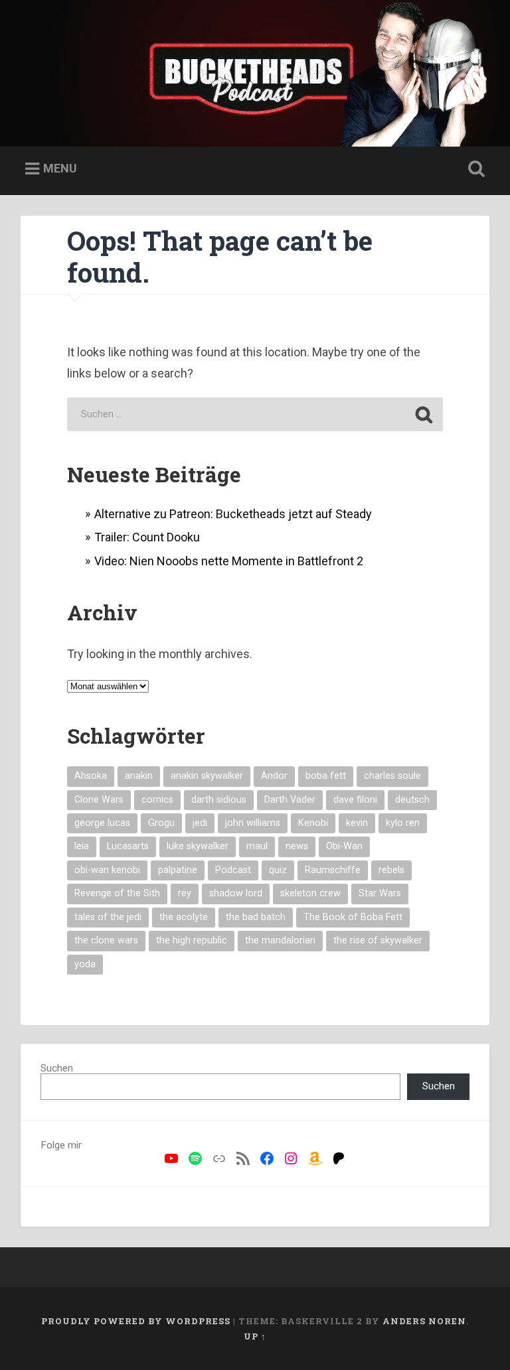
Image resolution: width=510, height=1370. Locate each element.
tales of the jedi (107, 917)
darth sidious (218, 799)
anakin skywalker (207, 776)
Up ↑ (255, 1336)
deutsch (412, 799)
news (297, 846)
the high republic (191, 940)
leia (81, 846)
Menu (60, 168)
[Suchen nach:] (254, 414)
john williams (252, 823)
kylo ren (403, 823)
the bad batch (256, 917)
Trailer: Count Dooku (147, 537)
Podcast (233, 870)
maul (257, 846)
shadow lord (235, 893)
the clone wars (106, 940)
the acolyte (183, 917)
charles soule (392, 776)
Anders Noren (424, 1321)
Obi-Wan (344, 846)
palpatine (177, 870)
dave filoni (355, 799)
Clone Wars (99, 799)
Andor (274, 776)
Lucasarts (128, 846)
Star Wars (380, 893)
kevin (357, 823)
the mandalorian (280, 940)
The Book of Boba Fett (352, 917)
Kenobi (313, 823)
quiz (278, 870)
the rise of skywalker (377, 940)
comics (157, 799)
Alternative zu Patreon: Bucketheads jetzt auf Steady (233, 514)
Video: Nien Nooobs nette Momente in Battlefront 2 (228, 561)
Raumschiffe (333, 870)
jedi (200, 823)
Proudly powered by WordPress (135, 1321)
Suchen (57, 1068)
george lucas (102, 823)
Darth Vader (289, 799)
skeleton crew (310, 893)
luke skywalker (197, 846)
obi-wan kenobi (107, 870)
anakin (139, 776)
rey (184, 893)
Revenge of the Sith (117, 893)
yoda (85, 964)
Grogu (161, 823)
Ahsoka (90, 776)
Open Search (474, 169)
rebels (391, 870)
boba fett (325, 776)
